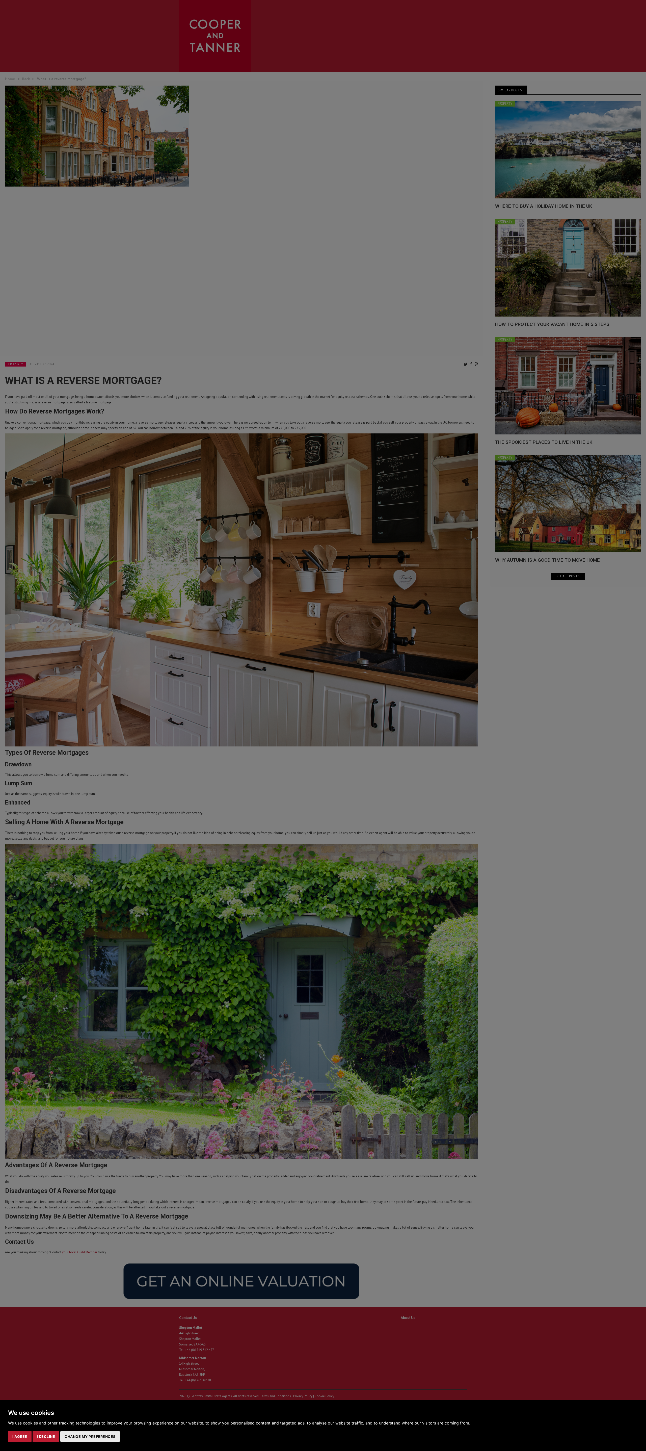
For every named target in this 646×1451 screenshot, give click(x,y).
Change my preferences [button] (90, 1436)
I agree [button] (19, 1436)
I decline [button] (46, 1436)
